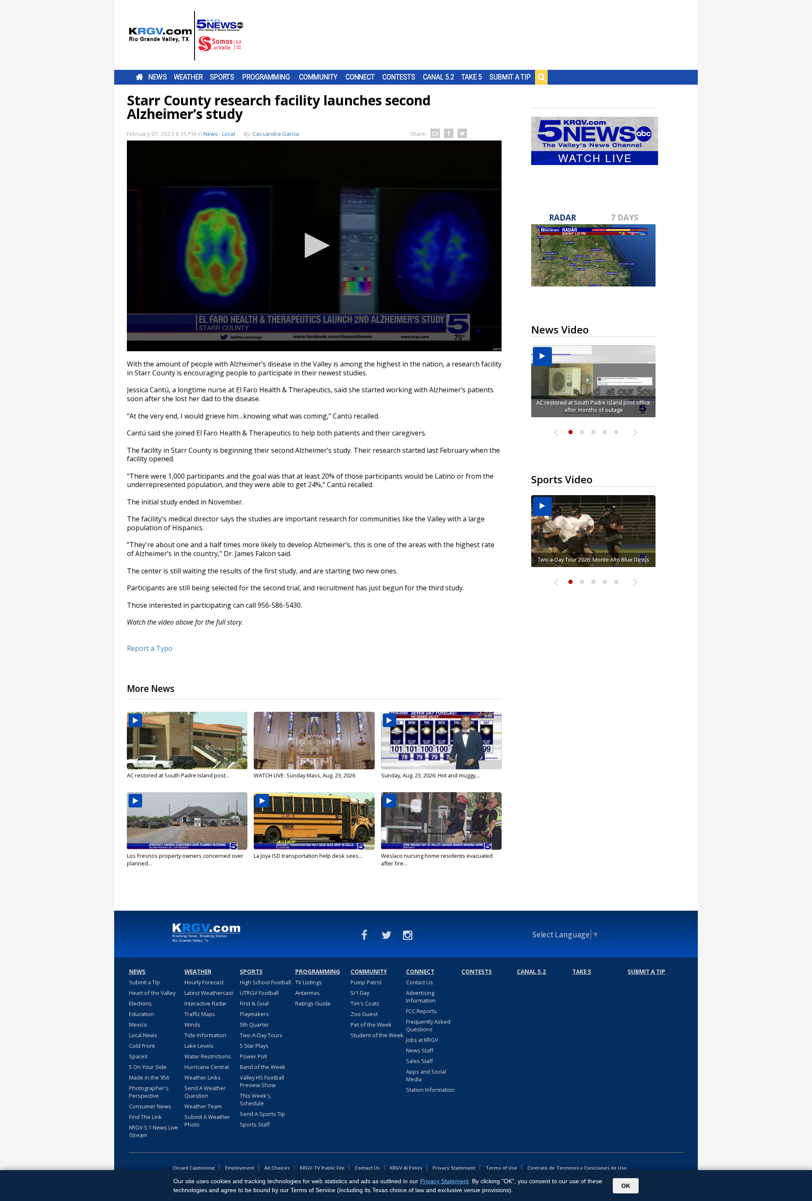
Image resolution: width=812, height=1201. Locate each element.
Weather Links (202, 1077)
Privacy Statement (454, 1168)
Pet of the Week (371, 1024)
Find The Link (145, 1117)
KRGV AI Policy (406, 1168)
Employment (239, 1168)
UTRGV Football (259, 993)
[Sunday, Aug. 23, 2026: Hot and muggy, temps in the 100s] (441, 740)
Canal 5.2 (438, 77)
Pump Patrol (366, 982)
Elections (140, 1003)
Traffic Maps (199, 1014)
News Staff (419, 1050)
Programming (266, 77)
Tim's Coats (365, 1003)
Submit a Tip (509, 77)
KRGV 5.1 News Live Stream (153, 1131)
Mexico (138, 1024)
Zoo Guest (364, 1014)
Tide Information (205, 1035)
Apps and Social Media (426, 1075)
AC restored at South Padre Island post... (178, 775)
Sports (222, 77)
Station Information (430, 1090)
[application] (314, 245)
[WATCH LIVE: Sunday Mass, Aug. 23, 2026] (314, 740)
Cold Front (142, 1045)
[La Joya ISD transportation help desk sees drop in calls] (314, 821)
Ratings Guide (313, 1003)
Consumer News (150, 1106)
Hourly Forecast (204, 982)
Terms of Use (501, 1168)
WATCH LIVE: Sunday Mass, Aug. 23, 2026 (304, 775)
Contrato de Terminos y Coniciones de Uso (577, 1168)
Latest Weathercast (208, 993)
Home (139, 77)
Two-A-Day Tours (261, 1035)
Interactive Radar (205, 1003)
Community (318, 77)
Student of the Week (377, 1035)
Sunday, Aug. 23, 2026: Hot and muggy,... (430, 775)
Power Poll (253, 1056)
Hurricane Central (206, 1067)
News (157, 77)
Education (141, 1014)
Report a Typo (150, 648)
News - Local (219, 134)
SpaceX (138, 1056)
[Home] (186, 35)
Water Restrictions (207, 1056)
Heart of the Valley (152, 993)
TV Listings (308, 982)
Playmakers (254, 1014)
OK (625, 1185)
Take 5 (471, 77)
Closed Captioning (194, 1168)
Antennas (307, 993)
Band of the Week (262, 1067)
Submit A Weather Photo (207, 1120)
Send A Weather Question (205, 1091)
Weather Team (203, 1106)
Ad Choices (277, 1168)
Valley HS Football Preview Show (262, 1081)
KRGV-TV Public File (322, 1168)
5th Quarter (254, 1024)
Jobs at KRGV (422, 1040)
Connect (360, 77)
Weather (188, 77)
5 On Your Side (148, 1067)
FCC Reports (421, 1011)
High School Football (265, 982)
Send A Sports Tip (262, 1114)
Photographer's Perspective (149, 1091)
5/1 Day (360, 993)
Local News (143, 1035)
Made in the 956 (149, 1077)
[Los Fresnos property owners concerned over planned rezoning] (187, 821)
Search (541, 77)
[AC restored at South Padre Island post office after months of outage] (187, 740)
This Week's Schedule (255, 1099)
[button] (314, 245)
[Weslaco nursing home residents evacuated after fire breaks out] (441, 821)
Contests (398, 77)
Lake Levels (199, 1045)
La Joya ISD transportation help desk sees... (308, 855)
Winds (192, 1024)
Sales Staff (419, 1061)
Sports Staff (255, 1124)
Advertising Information (421, 996)
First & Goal (254, 1003)
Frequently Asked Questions (428, 1025)
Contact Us (419, 982)
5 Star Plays (254, 1045)
